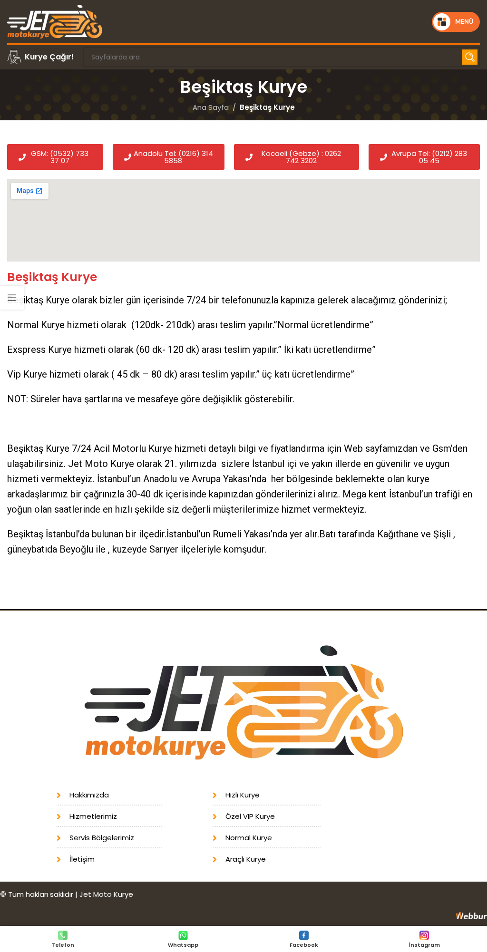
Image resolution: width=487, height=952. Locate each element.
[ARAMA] (469, 57)
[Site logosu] (54, 21)
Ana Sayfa (211, 107)
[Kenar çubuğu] (12, 298)
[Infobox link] (40, 57)
